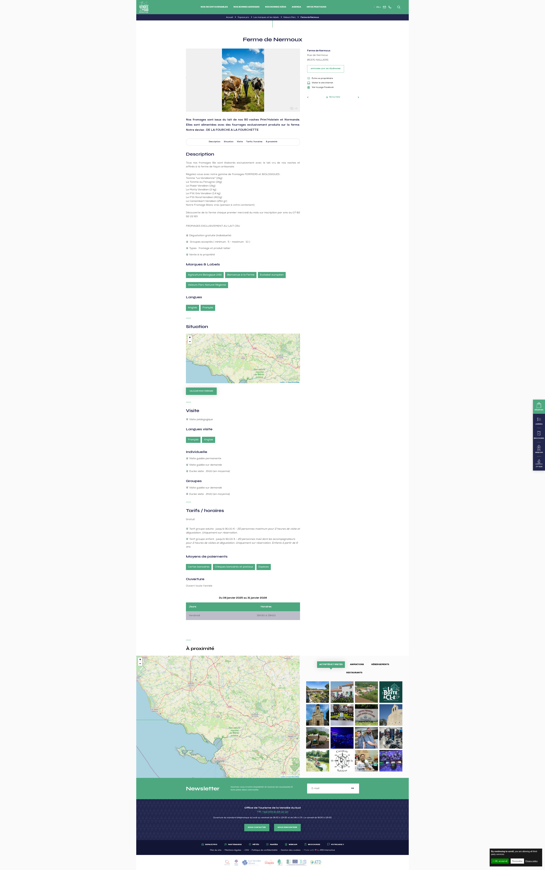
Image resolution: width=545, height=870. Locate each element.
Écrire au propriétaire (322, 78)
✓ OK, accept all (499, 861)
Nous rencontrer (287, 827)
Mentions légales (233, 850)
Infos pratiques (316, 7)
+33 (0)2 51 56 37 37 (275, 811)
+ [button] (190, 337)
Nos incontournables (214, 7)
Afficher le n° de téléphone (325, 69)
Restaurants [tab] (354, 673)
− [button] (190, 341)
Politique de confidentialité (264, 850)
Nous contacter (257, 827)
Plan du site (215, 850)
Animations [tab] (357, 665)
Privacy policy (531, 861)
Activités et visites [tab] (331, 665)
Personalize (517, 861)
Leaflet (282, 382)
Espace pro (243, 17)
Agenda (296, 7)
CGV (247, 850)
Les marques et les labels (266, 17)
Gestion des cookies (291, 850)
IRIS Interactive (327, 850)
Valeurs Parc (289, 17)
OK (352, 788)
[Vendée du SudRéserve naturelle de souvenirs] (144, 7)
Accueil (229, 17)
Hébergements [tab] (380, 665)
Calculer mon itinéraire (201, 391)
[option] (243, 80)
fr (377, 7)
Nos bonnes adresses (246, 7)
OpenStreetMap (293, 382)
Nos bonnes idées (275, 7)
